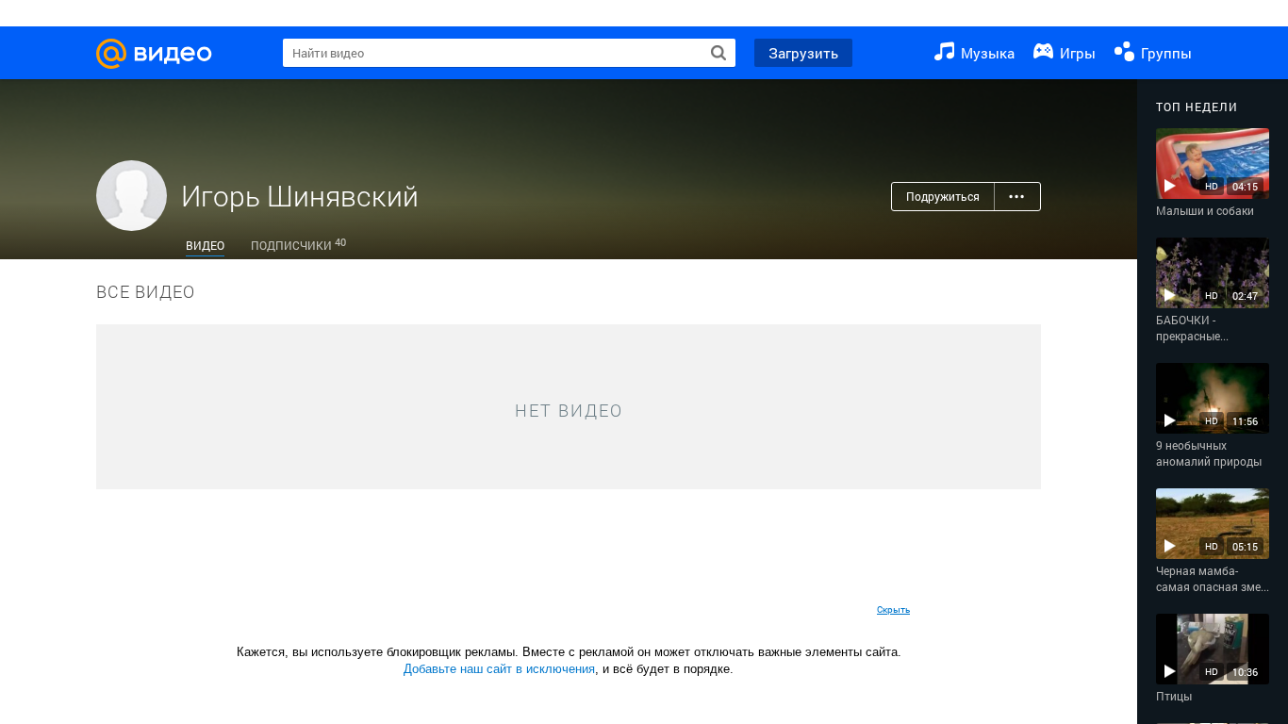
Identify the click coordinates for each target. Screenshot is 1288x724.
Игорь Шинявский (300, 195)
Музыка (986, 52)
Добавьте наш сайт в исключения (499, 669)
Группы (1164, 52)
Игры (1076, 52)
